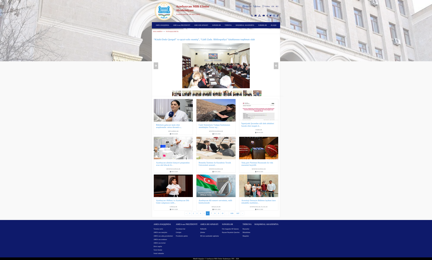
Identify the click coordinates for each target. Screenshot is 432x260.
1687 (237, 213)
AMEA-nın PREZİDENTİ (181, 25)
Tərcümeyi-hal (180, 229)
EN (273, 6)
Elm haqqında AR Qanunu (230, 229)
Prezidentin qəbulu (182, 236)
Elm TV (248, 6)
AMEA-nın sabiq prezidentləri (163, 236)
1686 (231, 213)
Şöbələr (202, 232)
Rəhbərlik (203, 229)
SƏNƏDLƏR (216, 25)
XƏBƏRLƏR (262, 25)
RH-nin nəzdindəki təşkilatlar (209, 236)
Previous (156, 65)
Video (267, 6)
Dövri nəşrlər (158, 246)
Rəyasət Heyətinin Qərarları (231, 232)
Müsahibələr (246, 232)
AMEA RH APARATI (201, 25)
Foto (258, 6)
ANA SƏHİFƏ (157, 31)
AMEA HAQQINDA (162, 25)
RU (277, 6)
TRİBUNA (228, 25)
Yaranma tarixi (158, 229)
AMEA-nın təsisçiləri (160, 232)
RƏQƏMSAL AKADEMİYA (245, 25)
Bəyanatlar (246, 229)
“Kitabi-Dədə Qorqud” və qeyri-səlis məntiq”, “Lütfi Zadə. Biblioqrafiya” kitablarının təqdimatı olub (204, 39)
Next (276, 65)
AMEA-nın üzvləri (160, 243)
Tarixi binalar (158, 250)
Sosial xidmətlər (159, 253)
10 (222, 213)
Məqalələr (246, 236)
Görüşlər (178, 232)
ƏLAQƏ (273, 25)
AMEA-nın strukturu (160, 239)
